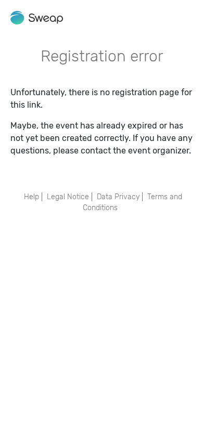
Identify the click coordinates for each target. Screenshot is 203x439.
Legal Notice (68, 196)
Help (31, 196)
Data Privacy (118, 196)
